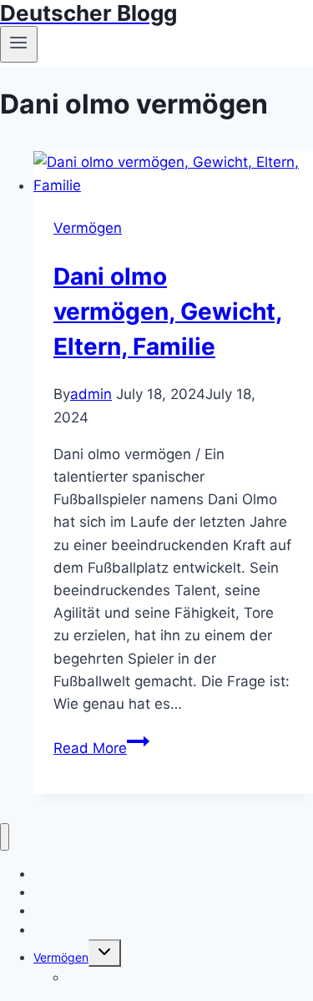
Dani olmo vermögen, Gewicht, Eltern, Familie (167, 311)
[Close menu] (4, 837)
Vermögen (87, 228)
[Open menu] (19, 44)
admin (91, 394)
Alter (79, 977)
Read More (101, 748)
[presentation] (173, 173)
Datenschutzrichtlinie (90, 930)
